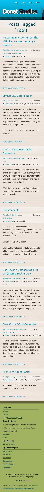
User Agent (6, 377)
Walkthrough (7, 279)
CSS (8, 101)
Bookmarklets (11, 209)
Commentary (16, 53)
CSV (4, 161)
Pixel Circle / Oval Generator (20, 324)
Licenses (6, 53)
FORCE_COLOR (9, 464)
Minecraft (15, 329)
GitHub (23, 158)
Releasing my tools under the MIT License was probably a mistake (20, 41)
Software (10, 50)
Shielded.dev (7, 451)
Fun (13, 332)
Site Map (6, 411)
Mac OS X (19, 279)
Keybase (12, 444)
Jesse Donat (9, 56)
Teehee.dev (7, 467)
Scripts (9, 215)
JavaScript (16, 158)
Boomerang (7, 458)
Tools (30, 2)
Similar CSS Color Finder (17, 95)
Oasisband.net (8, 461)
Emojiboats (7, 454)
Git (27, 279)
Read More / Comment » (14, 88)
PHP (16, 377)
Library (24, 377)
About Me (6, 434)
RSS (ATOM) (12, 418)
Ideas (5, 438)
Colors (16, 101)
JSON (20, 418)
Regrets (16, 50)
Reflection (23, 50)
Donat (20, 11)
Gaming (5, 332)
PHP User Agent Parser (16, 371)
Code (23, 2)
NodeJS (9, 158)
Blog (16, 2)
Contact (38, 2)
